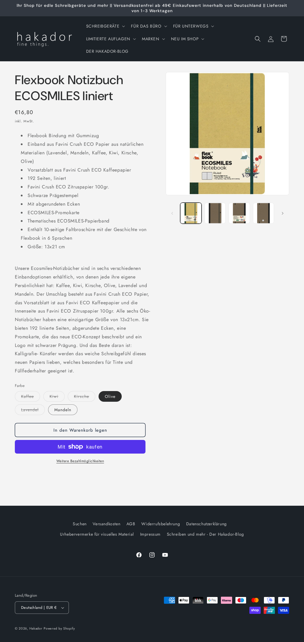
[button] (105, 26)
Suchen (80, 524)
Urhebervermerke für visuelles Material (97, 534)
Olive (110, 396)
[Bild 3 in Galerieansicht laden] (215, 213)
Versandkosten (106, 524)
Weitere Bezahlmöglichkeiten (80, 461)
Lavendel (33, 410)
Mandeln (62, 410)
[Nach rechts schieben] (282, 213)
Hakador (35, 628)
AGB (130, 524)
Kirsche (84, 397)
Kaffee (30, 397)
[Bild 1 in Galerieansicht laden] (190, 213)
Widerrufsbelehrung (160, 524)
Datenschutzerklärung (206, 524)
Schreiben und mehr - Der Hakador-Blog (205, 534)
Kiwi (57, 397)
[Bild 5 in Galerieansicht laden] (263, 213)
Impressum (150, 534)
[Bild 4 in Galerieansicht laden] (239, 213)
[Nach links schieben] (172, 213)
